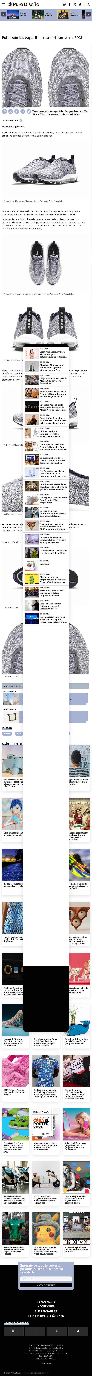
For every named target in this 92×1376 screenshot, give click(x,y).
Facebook (70, 4)
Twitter (75, 4)
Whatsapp (5, 111)
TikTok (81, 4)
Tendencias (8, 108)
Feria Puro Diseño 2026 (50, 11)
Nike (19, 734)
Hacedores (50, 4)
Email (23, 111)
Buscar (88, 4)
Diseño (7, 734)
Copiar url (29, 111)
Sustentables (50, 7)
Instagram (64, 4)
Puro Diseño (12, 120)
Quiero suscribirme (46, 1285)
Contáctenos (46, 1364)
